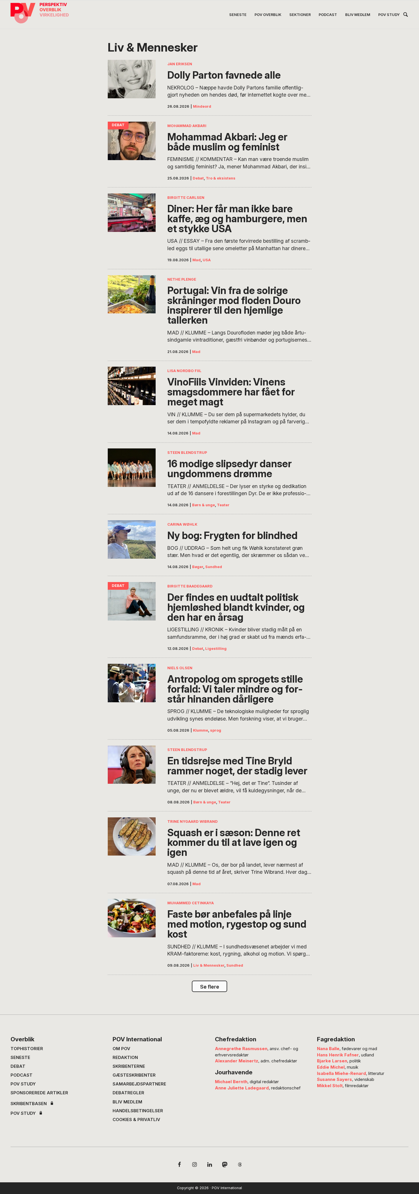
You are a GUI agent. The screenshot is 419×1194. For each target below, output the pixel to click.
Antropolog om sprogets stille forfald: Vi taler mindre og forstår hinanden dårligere (235, 689)
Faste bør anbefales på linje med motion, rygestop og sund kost (236, 924)
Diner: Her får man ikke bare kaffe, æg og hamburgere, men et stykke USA (237, 219)
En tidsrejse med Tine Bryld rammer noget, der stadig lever (237, 766)
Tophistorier (27, 1048)
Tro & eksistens (220, 178)
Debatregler (128, 1092)
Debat (198, 178)
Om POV (121, 1048)
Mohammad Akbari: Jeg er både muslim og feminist (227, 142)
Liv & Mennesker (208, 965)
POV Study (23, 1084)
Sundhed (213, 567)
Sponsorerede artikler (39, 1092)
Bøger (197, 567)
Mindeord (202, 106)
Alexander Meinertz (236, 1061)
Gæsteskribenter (134, 1075)
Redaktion (125, 1057)
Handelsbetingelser (138, 1110)
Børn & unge (203, 505)
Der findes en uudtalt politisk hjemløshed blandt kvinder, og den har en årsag (236, 607)
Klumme (200, 730)
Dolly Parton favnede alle (224, 75)
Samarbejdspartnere (139, 1084)
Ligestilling (216, 648)
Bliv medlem (127, 1102)
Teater (223, 505)
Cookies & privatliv (136, 1119)
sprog (215, 730)
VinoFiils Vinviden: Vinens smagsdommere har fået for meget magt (231, 392)
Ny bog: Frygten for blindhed (232, 535)
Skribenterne (129, 1066)
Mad (196, 260)
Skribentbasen (29, 1103)
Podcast (21, 1075)
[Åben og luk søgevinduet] (405, 16)
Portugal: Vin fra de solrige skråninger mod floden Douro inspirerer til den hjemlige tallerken (234, 305)
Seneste (20, 1057)
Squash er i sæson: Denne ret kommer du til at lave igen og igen (233, 843)
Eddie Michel (331, 1067)
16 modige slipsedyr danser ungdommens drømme (229, 469)
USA (207, 260)
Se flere (209, 987)
